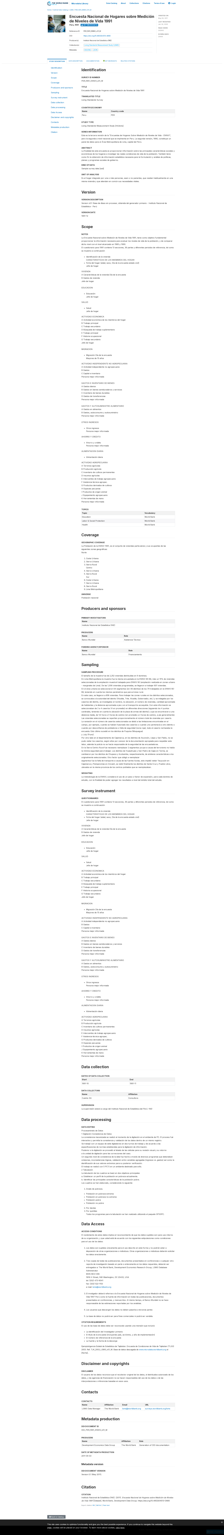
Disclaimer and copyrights (62, 117)
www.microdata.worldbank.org (152, 1349)
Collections (134, 3)
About (123, 3)
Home (49, 10)
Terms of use (159, 3)
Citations (146, 3)
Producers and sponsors (62, 87)
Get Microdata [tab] (111, 61)
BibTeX (98, 1505)
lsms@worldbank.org (102, 1287)
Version (54, 73)
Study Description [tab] (57, 61)
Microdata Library (80, 3)
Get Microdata (90, 25)
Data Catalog (111, 3)
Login (173, 3)
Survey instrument (59, 97)
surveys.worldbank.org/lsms (157, 1408)
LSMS (72, 10)
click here (120, 1527)
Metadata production (60, 127)
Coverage (55, 82)
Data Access (56, 112)
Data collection (57, 102)
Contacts (55, 122)
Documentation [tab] (92, 61)
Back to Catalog (57, 1517)
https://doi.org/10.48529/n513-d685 (97, 36)
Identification (56, 68)
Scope (54, 78)
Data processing (58, 107)
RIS (94, 1505)
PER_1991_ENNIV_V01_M (83, 10)
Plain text (106, 1505)
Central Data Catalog (60, 10)
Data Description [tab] (75, 61)
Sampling (55, 92)
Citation (54, 132)
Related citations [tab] (128, 61)
